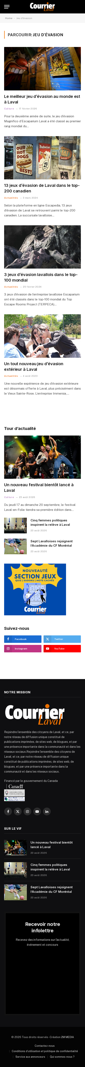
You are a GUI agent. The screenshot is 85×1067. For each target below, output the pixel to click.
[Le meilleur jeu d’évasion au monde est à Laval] (42, 68)
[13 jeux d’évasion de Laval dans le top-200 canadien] (42, 157)
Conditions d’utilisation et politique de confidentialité (45, 1051)
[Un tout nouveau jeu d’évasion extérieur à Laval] (42, 336)
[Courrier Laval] (42, 6)
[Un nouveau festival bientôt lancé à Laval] (42, 457)
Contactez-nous (45, 1045)
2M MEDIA (67, 1037)
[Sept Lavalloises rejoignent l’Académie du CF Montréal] (15, 546)
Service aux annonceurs (30, 1056)
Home (8, 18)
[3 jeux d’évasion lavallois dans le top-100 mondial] (42, 247)
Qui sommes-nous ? (62, 1056)
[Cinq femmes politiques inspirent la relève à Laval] (15, 525)
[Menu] (6, 6)
